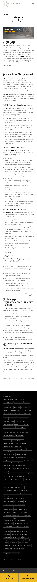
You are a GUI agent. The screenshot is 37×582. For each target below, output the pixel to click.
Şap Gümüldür (16, 515)
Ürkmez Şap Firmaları (9, 504)
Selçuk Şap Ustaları (18, 479)
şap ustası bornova (23, 542)
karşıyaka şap (18, 451)
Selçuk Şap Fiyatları (8, 479)
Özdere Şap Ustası (18, 501)
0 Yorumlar (16, 378)
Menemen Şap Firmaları (16, 462)
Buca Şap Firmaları (8, 416)
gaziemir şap (17, 424)
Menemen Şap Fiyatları (9, 465)
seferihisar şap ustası (8, 476)
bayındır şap (6, 410)
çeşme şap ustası (18, 509)
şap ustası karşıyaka (8, 548)
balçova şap (27, 402)
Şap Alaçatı (26, 526)
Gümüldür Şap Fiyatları (21, 427)
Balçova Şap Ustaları (8, 402)
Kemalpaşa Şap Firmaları (9, 454)
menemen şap (7, 468)
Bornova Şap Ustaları (8, 413)
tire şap (22, 484)
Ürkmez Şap (27, 501)
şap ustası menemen (19, 548)
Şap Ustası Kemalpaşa (20, 520)
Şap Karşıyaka (7, 534)
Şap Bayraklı (13, 529)
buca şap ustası (12, 418)
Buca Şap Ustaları (27, 416)
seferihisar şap (29, 473)
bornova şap (17, 413)
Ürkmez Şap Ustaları (8, 507)
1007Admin (31, 378)
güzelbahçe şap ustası (9, 438)
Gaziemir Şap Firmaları (23, 418)
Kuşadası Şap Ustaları (16, 460)
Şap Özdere (19, 540)
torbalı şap (16, 490)
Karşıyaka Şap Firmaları (9, 449)
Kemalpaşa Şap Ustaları (9, 457)
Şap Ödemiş (11, 540)
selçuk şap (6, 482)
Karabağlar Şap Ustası (8, 446)
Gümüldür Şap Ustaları (9, 429)
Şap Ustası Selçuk (18, 523)
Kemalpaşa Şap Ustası (21, 457)
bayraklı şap (17, 407)
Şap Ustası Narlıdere (8, 523)
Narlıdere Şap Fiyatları (21, 471)
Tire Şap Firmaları (14, 482)
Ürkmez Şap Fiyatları (20, 504)
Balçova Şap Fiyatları (19, 399)
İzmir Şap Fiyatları (22, 512)
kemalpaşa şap (7, 460)
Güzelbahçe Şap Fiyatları (22, 432)
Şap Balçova (6, 529)
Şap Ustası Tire (27, 523)
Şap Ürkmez (26, 540)
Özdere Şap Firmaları (8, 498)
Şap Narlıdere (7, 537)
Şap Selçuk (13, 537)
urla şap (5, 493)
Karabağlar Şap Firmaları (17, 440)
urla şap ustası (12, 493)
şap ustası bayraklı (13, 542)
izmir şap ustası (7, 440)
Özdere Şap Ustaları (8, 501)
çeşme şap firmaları (8, 509)
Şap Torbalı (26, 537)
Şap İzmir (6, 542)
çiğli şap (25, 509)
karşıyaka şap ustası (27, 451)
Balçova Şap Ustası (18, 402)
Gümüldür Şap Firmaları (9, 427)
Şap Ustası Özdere (8, 526)
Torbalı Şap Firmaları (8, 487)
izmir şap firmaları (25, 438)
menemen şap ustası (16, 468)
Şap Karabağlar (23, 531)
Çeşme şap (19, 493)
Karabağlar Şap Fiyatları (9, 443)
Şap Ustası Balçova (26, 515)
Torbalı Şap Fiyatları (19, 487)
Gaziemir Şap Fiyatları (9, 421)
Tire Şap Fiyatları (23, 482)
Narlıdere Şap (26, 468)
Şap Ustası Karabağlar (8, 520)
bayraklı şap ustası (25, 407)
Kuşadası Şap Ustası (27, 460)
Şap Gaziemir (7, 531)
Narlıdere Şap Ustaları (9, 473)
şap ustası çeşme (7, 553)
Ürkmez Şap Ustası (18, 507)
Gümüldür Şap (25, 424)
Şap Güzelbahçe (15, 531)
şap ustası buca (7, 545)
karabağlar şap (18, 446)
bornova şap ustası (26, 413)
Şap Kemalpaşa (14, 534)
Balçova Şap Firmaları (8, 399)
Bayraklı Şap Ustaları (8, 407)
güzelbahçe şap (19, 435)
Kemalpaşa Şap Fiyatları (21, 454)
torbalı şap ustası (24, 490)
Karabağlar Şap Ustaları (21, 443)
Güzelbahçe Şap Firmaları (9, 432)
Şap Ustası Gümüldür (19, 518)
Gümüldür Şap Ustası (20, 429)
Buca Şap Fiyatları (18, 416)
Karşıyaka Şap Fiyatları (21, 449)
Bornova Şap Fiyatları (27, 410)
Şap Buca (27, 529)
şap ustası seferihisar (8, 551)
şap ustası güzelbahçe (17, 545)
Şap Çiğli (5, 540)
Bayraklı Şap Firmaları (8, 405)
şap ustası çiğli (16, 553)
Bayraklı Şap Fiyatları (19, 405)
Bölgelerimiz (18, 17)
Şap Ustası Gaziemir (8, 518)
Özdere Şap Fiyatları (19, 498)
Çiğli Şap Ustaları (16, 495)
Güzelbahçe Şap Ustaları (9, 435)
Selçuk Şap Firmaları (19, 476)
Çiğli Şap (18, 20)
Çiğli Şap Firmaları (27, 493)
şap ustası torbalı (18, 551)
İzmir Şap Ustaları (8, 515)
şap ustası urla (27, 551)
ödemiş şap (14, 512)
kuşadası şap (6, 462)
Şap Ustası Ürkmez (18, 526)
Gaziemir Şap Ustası (8, 424)
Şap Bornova (20, 529)
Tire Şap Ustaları (7, 484)
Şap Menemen (23, 534)
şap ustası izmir (27, 545)
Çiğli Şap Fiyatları (7, 495)
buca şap (6, 418)
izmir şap (17, 438)
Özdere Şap (24, 495)
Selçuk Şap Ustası (28, 479)
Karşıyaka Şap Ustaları (8, 451)
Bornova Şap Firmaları (16, 410)
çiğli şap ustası (7, 512)
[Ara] (29, 3)
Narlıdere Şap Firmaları (9, 471)
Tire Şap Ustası (16, 484)
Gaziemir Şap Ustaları (20, 421)
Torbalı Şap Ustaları (8, 490)
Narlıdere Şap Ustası (19, 473)
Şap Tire (20, 537)
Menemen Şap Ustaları (21, 465)
